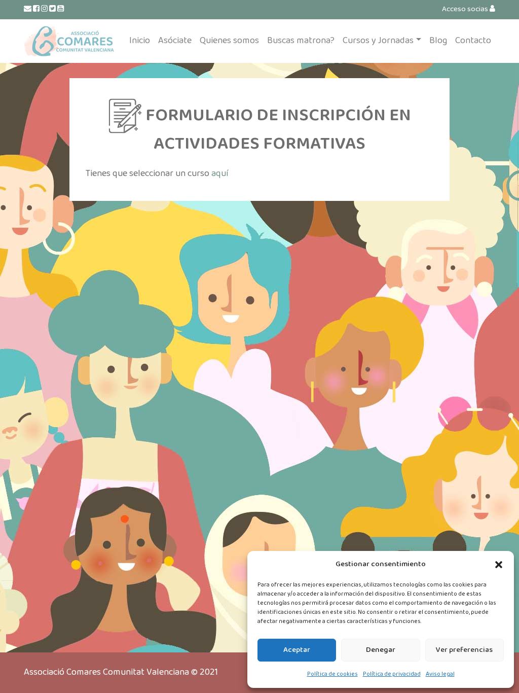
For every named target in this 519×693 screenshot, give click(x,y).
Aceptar (296, 649)
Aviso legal (440, 674)
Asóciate (175, 40)
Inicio (139, 40)
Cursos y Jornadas (378, 40)
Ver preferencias (464, 649)
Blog (438, 40)
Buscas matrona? (301, 40)
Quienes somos (229, 40)
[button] (499, 565)
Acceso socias (466, 9)
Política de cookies (332, 674)
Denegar (380, 649)
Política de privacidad (392, 674)
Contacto (473, 40)
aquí (220, 173)
